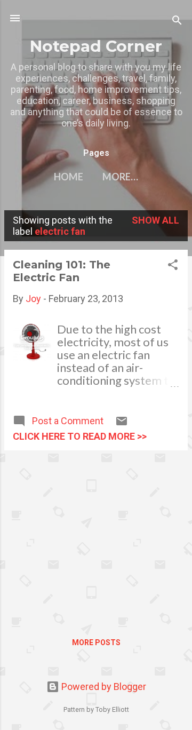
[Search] (177, 21)
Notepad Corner (96, 45)
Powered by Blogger (102, 686)
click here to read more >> (80, 436)
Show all (155, 220)
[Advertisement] (96, 533)
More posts (96, 642)
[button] (172, 266)
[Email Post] (121, 424)
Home (68, 176)
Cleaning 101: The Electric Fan (61, 271)
